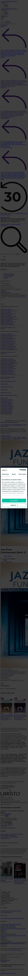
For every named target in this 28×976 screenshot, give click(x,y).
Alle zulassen (14, 500)
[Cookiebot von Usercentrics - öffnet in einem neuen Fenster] (19, 470)
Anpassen (13, 505)
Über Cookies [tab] (22, 474)
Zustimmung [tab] (5, 474)
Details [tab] (14, 474)
